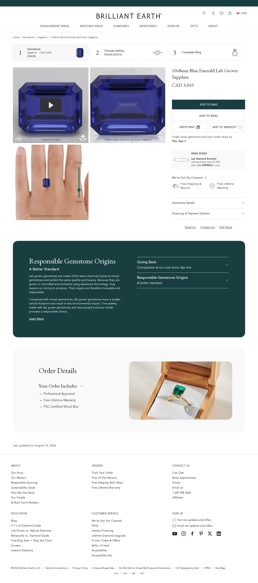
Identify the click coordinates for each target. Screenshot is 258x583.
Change (31, 56)
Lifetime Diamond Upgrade (108, 536)
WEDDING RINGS (91, 26)
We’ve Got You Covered (107, 521)
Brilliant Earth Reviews (25, 503)
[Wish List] (222, 13)
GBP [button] (133, 574)
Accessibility (99, 550)
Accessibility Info (102, 555)
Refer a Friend (100, 545)
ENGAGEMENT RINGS (54, 26)
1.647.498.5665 (181, 493)
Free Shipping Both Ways (107, 483)
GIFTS (194, 26)
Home (16, 37)
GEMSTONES (148, 26)
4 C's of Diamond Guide (26, 525)
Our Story (17, 473)
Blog (14, 521)
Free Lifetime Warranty (60, 400)
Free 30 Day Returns (104, 478)
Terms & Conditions (56, 568)
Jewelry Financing (102, 531)
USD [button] (142, 574)
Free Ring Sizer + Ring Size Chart (31, 540)
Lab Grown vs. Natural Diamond (31, 531)
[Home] (129, 16)
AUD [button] (116, 574)
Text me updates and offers (194, 520)
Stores (176, 483)
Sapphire (43, 37)
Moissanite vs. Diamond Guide (30, 536)
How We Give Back (22, 493)
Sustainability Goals (23, 488)
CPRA (207, 568)
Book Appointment (184, 478)
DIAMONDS (121, 26)
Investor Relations (22, 550)
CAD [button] (125, 574)
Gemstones (29, 37)
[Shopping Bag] (230, 13)
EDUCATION (19, 513)
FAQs (95, 525)
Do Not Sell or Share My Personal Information (145, 568)
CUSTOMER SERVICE (105, 513)
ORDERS (97, 466)
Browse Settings (113, 54)
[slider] (79, 190)
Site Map (220, 568)
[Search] (203, 13)
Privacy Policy (80, 568)
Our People (18, 497)
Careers (16, 545)
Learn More (36, 319)
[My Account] (213, 13)
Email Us (177, 488)
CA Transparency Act (187, 568)
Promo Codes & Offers (106, 540)
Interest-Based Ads (103, 568)
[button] (208, 203)
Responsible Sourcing (24, 483)
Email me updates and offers (195, 526)
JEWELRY (173, 26)
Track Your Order (102, 473)
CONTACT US (180, 466)
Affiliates (177, 497)
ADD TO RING (208, 116)
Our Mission (18, 478)
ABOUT (213, 26)
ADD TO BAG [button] (208, 104)
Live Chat (178, 473)
